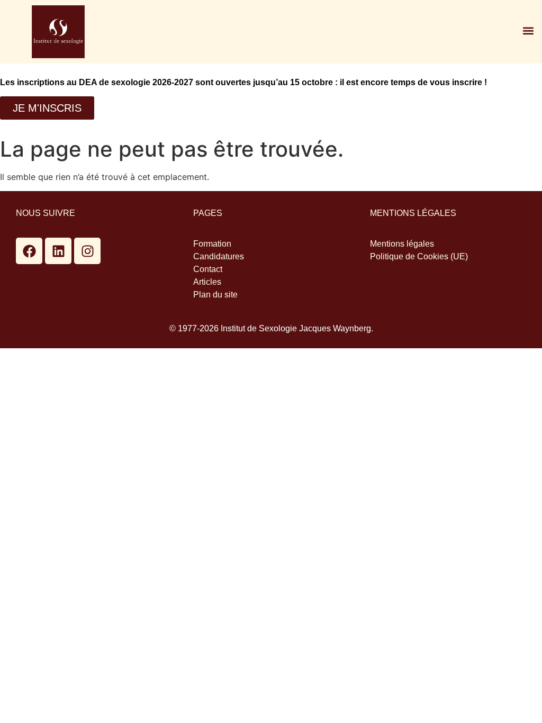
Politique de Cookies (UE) (419, 256)
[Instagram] (87, 251)
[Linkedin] (58, 251)
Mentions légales (402, 243)
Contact (207, 269)
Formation (212, 243)
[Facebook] (29, 251)
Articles (207, 281)
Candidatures (218, 256)
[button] (528, 30)
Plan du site (215, 294)
